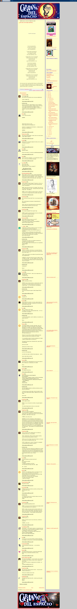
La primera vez (50, 122)
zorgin (23, 272)
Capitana (34, 90)
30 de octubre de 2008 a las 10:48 (27, 514)
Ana (22, 537)
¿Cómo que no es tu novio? (52, 118)
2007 (49, 136)
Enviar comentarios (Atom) (27, 589)
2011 (49, 93)
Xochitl (23, 140)
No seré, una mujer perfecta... (53, 104)
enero (50, 134)
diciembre (50, 98)
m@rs (23, 457)
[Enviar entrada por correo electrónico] (42, 89)
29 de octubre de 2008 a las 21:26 (27, 160)
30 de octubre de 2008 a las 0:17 (27, 313)
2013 (49, 91)
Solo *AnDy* (24, 487)
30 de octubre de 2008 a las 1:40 (27, 358)
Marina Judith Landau (26, 557)
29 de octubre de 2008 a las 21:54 (27, 207)
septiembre (50, 126)
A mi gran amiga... (51, 102)
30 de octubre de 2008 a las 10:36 (27, 500)
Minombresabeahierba (26, 173)
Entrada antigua (41, 587)
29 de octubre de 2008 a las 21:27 (27, 171)
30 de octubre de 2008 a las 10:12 (27, 485)
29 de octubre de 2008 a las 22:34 (27, 246)
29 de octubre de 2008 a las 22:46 (27, 270)
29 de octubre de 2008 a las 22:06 (27, 224)
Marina (23, 470)
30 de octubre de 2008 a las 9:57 (27, 455)
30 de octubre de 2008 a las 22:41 (27, 582)
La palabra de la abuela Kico (53, 113)
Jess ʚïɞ (23, 360)
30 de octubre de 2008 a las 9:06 (27, 408)
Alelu (23, 156)
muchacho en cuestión (39, 90)
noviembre (50, 99)
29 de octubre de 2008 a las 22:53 (27, 293)
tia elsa (23, 300)
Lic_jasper (24, 162)
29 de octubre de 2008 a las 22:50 (27, 287)
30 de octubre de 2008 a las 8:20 (27, 397)
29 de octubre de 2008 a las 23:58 (27, 298)
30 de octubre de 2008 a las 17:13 (27, 566)
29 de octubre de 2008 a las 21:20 (27, 138)
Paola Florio (24, 94)
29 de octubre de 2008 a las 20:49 (27, 101)
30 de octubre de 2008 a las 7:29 (27, 384)
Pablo (23, 295)
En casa (49, 107)
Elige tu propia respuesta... (52, 117)
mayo (50, 131)
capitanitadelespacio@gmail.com (52, 80)
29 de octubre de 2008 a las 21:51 (27, 194)
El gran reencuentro (51, 106)
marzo (50, 133)
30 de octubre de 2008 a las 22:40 (27, 574)
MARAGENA (24, 576)
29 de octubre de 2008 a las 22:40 (27, 262)
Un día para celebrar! (51, 103)
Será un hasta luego (51, 112)
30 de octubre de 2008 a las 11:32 (27, 548)
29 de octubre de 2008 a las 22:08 (27, 237)
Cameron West (24, 543)
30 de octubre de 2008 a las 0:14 (27, 306)
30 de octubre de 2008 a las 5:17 (27, 366)
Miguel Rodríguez (25, 482)
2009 (49, 95)
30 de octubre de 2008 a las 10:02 (27, 468)
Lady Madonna (24, 526)
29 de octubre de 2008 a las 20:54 (27, 132)
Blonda (23, 550)
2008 (49, 97)
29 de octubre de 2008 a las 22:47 (27, 277)
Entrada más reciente (21, 587)
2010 (49, 94)
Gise (23, 308)
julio (49, 129)
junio (49, 130)
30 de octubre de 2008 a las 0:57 (27, 348)
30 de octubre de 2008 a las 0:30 (27, 322)
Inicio (32, 587)
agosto (50, 127)
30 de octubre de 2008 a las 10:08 (27, 480)
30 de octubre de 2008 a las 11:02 (27, 535)
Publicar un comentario (23, 584)
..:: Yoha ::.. (24, 226)
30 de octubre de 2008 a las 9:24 (27, 429)
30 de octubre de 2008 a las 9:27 (27, 445)
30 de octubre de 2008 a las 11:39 (27, 555)
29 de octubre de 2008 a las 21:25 (27, 154)
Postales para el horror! (52, 108)
